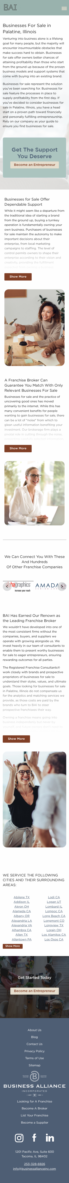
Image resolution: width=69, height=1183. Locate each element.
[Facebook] (34, 1137)
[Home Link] (10, 8)
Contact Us (34, 1044)
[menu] (64, 7)
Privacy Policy (34, 1051)
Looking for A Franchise (34, 1101)
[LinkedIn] (50, 1137)
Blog (34, 1037)
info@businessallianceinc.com (34, 1169)
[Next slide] (61, 586)
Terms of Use (34, 1058)
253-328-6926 (34, 1164)
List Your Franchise (34, 1115)
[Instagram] (19, 1137)
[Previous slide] (7, 586)
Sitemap (34, 1065)
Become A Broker (34, 1108)
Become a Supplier (34, 1122)
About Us (34, 1030)
